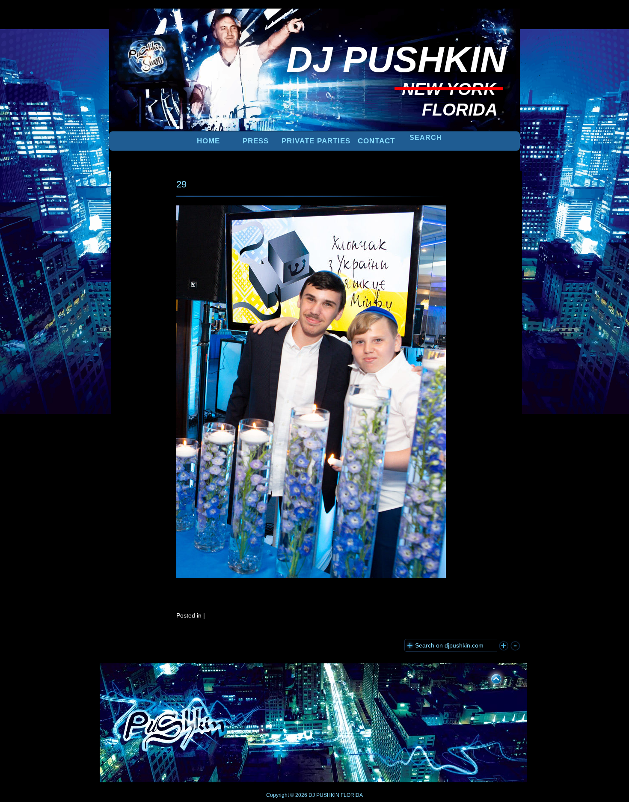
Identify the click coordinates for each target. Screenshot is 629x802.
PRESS (256, 141)
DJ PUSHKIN (323, 795)
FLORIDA (352, 795)
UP (490, 677)
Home (208, 141)
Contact (376, 141)
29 (181, 184)
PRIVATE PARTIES (316, 141)
